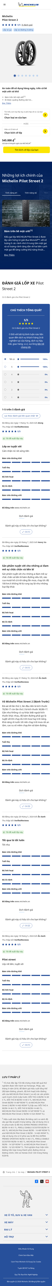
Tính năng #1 (11, 193)
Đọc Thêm (6, 103)
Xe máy (21, 1172)
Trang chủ (10, 1172)
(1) (24, 96)
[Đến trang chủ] (28, 4)
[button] (17, 25)
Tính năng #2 (31, 193)
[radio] (26, 359)
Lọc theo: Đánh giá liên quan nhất (19, 416)
